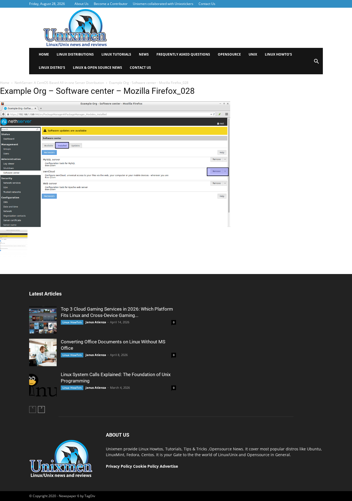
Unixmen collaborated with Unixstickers (163, 3)
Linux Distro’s (52, 67)
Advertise (169, 466)
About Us (82, 3)
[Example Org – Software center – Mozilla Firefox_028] (115, 225)
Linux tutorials (116, 54)
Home (44, 54)
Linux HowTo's (72, 322)
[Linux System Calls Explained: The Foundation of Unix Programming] (43, 385)
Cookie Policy (146, 466)
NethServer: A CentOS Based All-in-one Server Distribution (59, 82)
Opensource (229, 54)
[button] (316, 63)
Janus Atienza (96, 322)
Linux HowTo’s (278, 54)
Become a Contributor (111, 3)
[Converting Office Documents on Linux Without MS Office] (43, 352)
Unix (253, 54)
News (144, 54)
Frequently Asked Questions (183, 54)
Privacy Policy (119, 466)
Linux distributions (75, 54)
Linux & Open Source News (97, 67)
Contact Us (207, 3)
